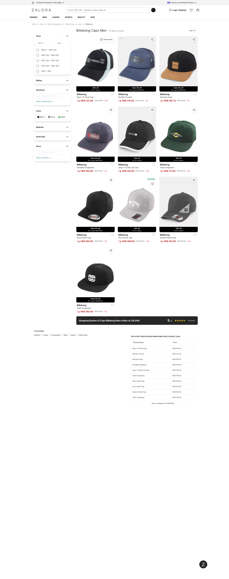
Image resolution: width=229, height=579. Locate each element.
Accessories (55, 335)
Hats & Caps (69, 24)
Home (34, 24)
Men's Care (83, 335)
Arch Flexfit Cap (138, 386)
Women (33, 17)
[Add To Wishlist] (112, 94)
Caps (80, 24)
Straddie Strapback (139, 365)
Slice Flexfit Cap (138, 381)
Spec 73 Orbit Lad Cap (140, 370)
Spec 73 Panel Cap (139, 348)
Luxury (56, 17)
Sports (68, 17)
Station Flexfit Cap (139, 392)
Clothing (37, 335)
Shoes (45, 335)
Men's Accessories (54, 24)
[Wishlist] (191, 10)
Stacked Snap (137, 359)
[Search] (153, 10)
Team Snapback (138, 376)
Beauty (81, 17)
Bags (65, 335)
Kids (93, 17)
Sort (191, 30)
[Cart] (197, 10)
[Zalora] (41, 10)
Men (45, 17)
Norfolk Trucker (138, 354)
